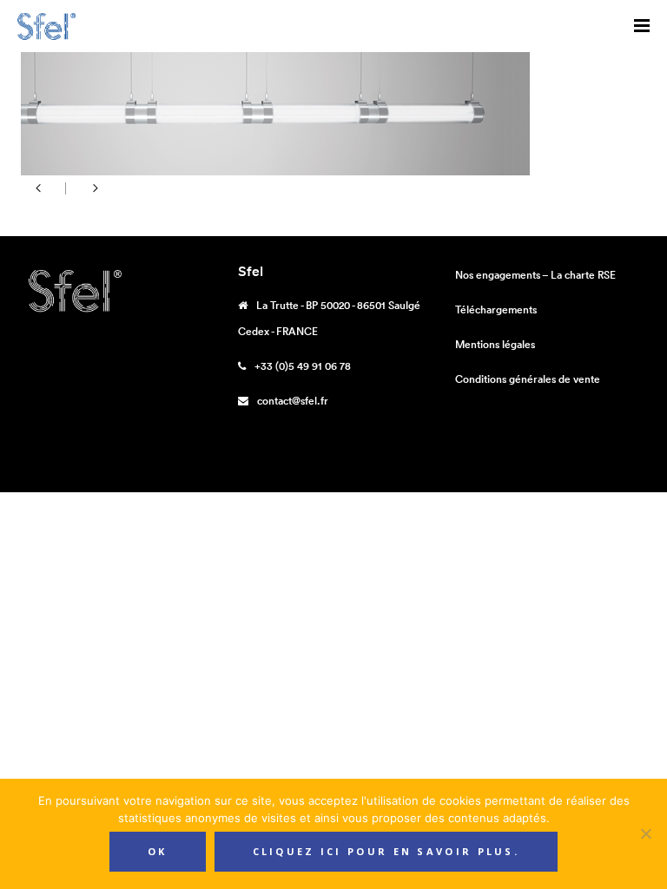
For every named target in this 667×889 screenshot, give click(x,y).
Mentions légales (495, 344)
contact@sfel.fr (292, 400)
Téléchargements (496, 309)
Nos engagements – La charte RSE (535, 274)
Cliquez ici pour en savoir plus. (386, 851)
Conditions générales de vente (527, 379)
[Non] (645, 833)
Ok (158, 851)
